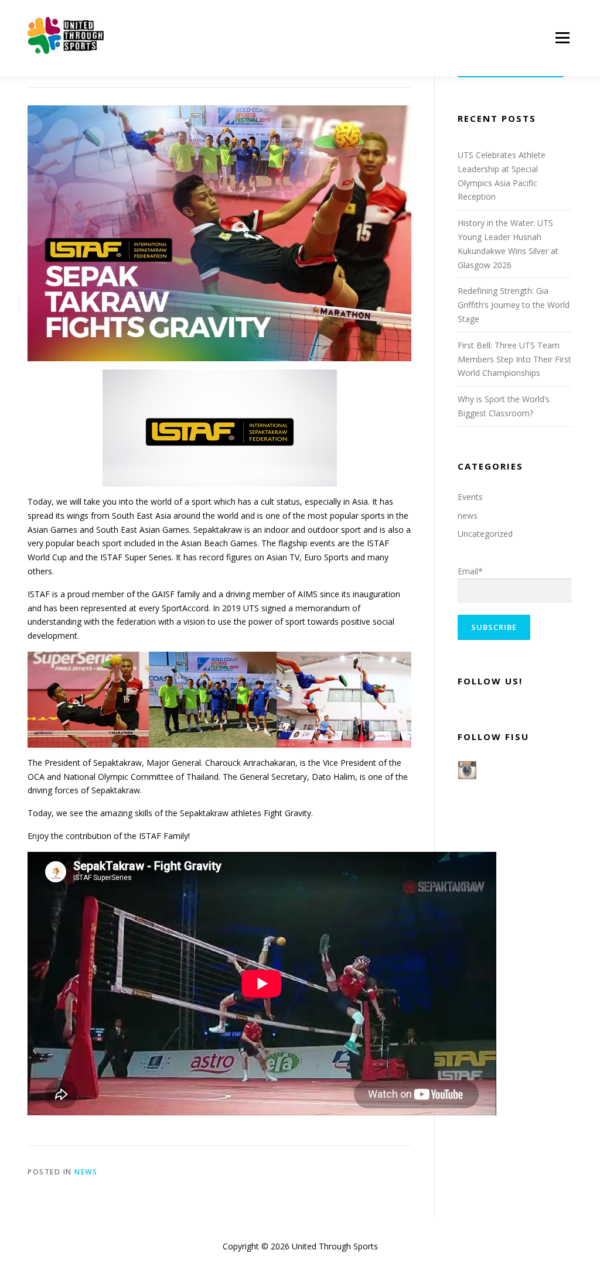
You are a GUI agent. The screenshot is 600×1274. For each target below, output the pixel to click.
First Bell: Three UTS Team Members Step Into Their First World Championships (514, 359)
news (85, 1172)
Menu (562, 38)
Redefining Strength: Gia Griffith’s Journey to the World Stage (514, 304)
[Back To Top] (550, 1219)
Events (470, 496)
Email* (470, 571)
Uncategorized (485, 533)
